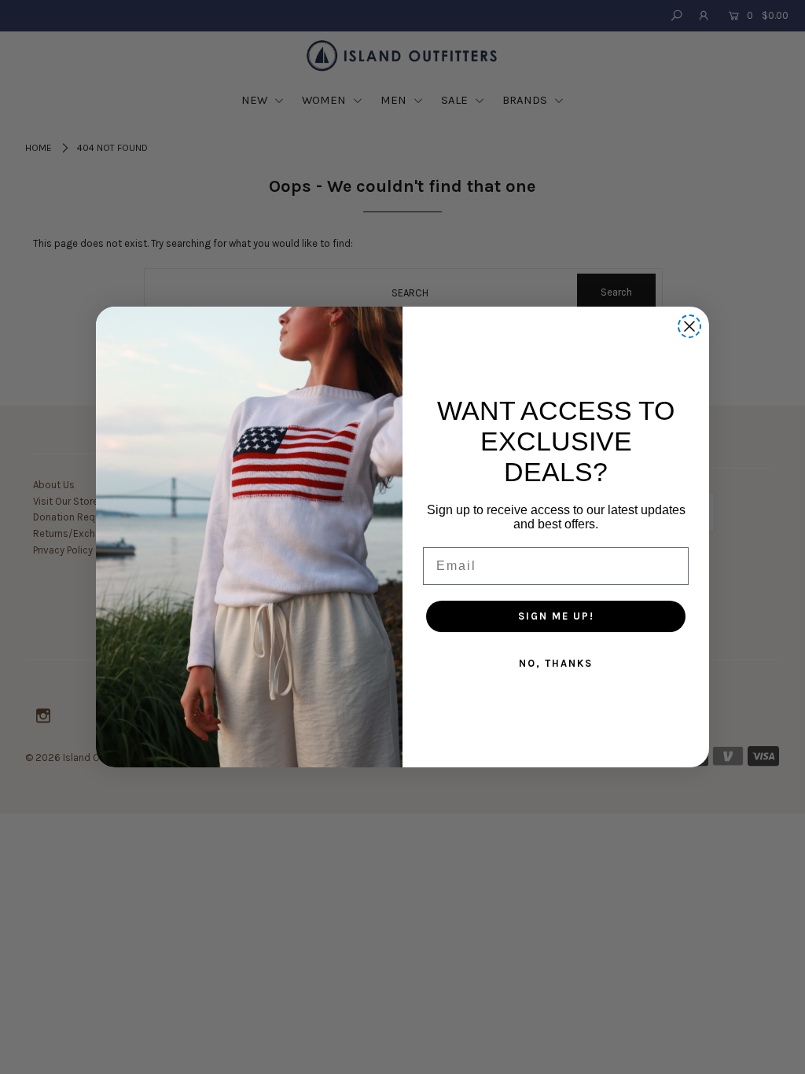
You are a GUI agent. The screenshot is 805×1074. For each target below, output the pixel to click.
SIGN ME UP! (556, 616)
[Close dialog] (689, 326)
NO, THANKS (556, 663)
